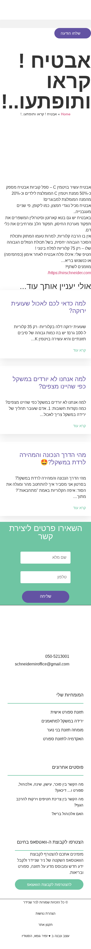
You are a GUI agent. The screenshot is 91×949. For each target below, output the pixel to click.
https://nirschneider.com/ (69, 273)
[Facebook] (45, 641)
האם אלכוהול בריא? (67, 814)
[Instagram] (31, 641)
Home (66, 114)
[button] (45, 24)
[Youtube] (60, 641)
